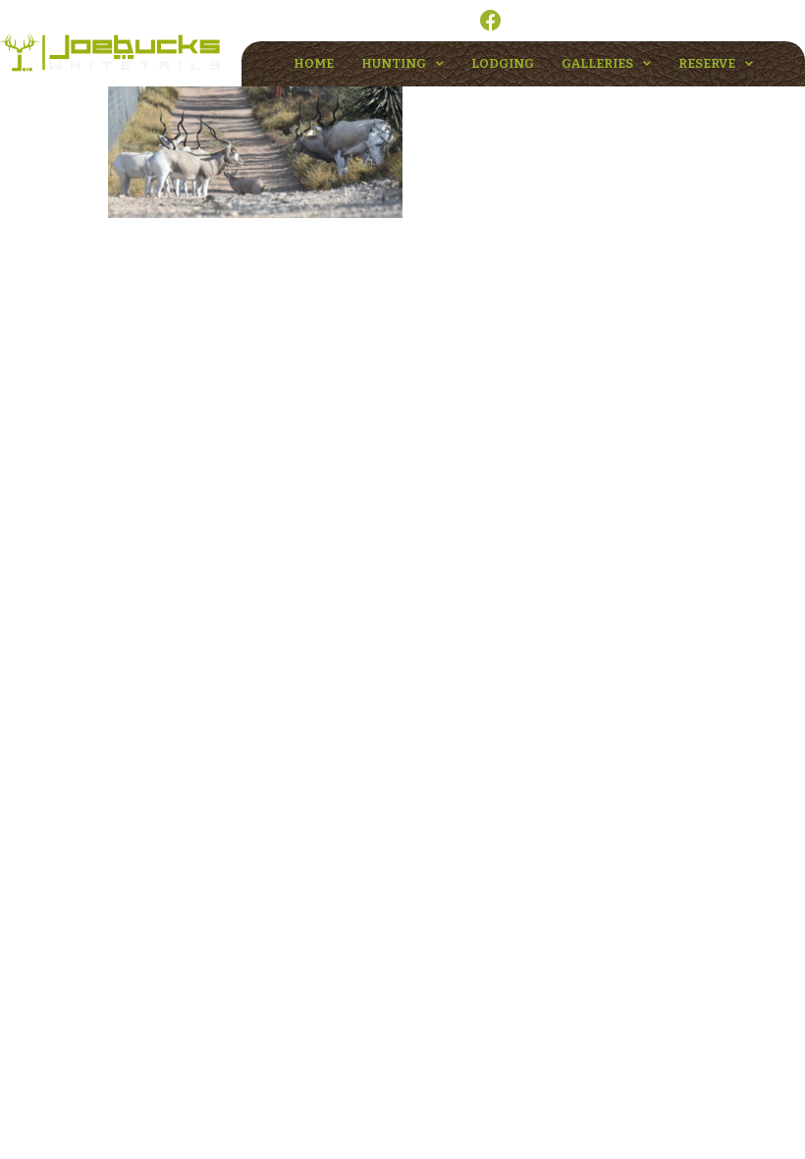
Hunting (393, 63)
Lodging (502, 63)
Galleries (597, 63)
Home (314, 63)
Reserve (706, 63)
